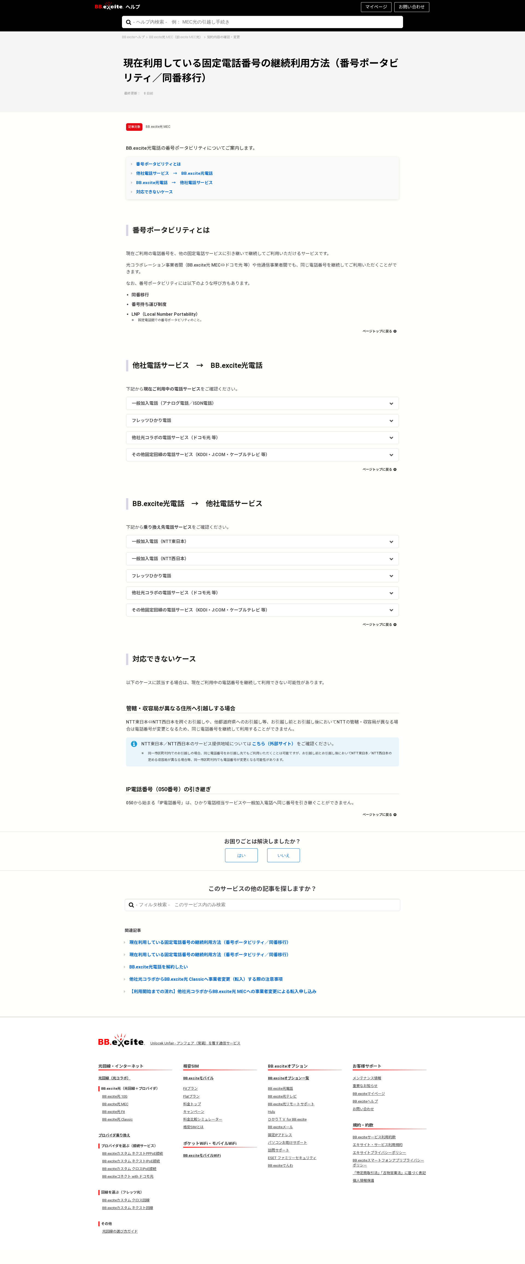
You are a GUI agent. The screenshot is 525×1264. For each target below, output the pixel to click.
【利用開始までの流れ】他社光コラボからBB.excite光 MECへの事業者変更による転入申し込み (222, 991)
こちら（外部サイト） (274, 743)
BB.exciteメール (280, 1127)
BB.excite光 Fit (113, 1112)
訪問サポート (278, 1150)
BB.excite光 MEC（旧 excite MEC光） (176, 37)
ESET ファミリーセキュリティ (292, 1158)
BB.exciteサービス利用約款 (374, 1137)
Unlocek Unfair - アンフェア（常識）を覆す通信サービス (195, 1043)
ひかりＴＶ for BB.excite (287, 1119)
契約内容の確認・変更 (223, 37)
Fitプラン (190, 1088)
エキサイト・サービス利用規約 (377, 1145)
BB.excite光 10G (114, 1096)
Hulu (271, 1112)
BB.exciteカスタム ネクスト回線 (127, 1208)
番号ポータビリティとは (158, 164)
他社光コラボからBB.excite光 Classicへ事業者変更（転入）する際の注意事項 (206, 979)
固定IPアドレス (280, 1135)
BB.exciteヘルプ (133, 37)
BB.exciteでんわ (280, 1165)
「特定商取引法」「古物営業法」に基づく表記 (389, 1173)
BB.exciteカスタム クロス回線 (126, 1200)
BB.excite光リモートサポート (291, 1104)
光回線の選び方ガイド (120, 1231)
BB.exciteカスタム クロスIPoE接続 (129, 1169)
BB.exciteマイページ (369, 1094)
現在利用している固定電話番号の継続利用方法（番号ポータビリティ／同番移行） (210, 942)
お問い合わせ (412, 7)
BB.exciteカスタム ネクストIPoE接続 (131, 1161)
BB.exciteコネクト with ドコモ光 (127, 1176)
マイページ (376, 7)
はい (241, 855)
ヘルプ (133, 7)
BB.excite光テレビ (282, 1096)
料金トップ (192, 1104)
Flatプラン (191, 1096)
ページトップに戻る (377, 331)
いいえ (284, 855)
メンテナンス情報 (367, 1078)
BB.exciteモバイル (198, 1078)
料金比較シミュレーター (202, 1119)
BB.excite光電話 (280, 1088)
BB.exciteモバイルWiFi (202, 1155)
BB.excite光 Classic (117, 1119)
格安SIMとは (193, 1127)
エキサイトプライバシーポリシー (379, 1153)
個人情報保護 (363, 1181)
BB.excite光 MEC (158, 127)
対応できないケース (154, 192)
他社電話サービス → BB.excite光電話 (174, 173)
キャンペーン (193, 1112)
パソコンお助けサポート (287, 1143)
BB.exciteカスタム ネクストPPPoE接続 (132, 1153)
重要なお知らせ (365, 1086)
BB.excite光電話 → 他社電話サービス (174, 182)
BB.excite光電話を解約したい (158, 967)
